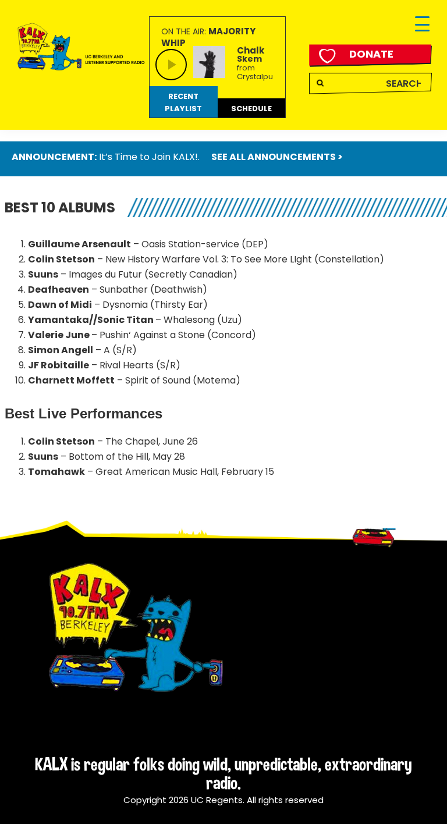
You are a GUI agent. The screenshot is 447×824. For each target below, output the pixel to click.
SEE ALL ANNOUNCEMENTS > (277, 157)
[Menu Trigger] (422, 25)
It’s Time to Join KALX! (148, 157)
